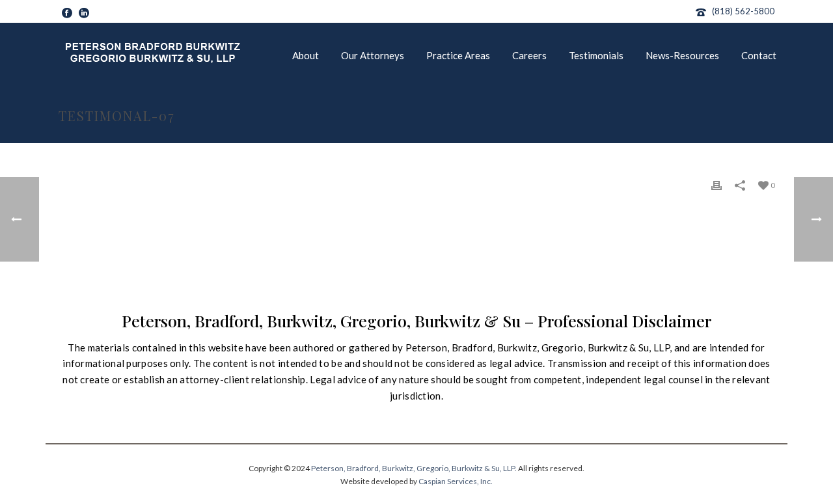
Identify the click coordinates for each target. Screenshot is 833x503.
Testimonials (596, 55)
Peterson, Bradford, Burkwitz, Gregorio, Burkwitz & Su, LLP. (414, 468)
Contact (758, 55)
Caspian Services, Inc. (455, 481)
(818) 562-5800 (743, 11)
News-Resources (682, 55)
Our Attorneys (372, 55)
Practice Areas (458, 55)
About (305, 55)
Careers (529, 55)
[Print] (716, 184)
